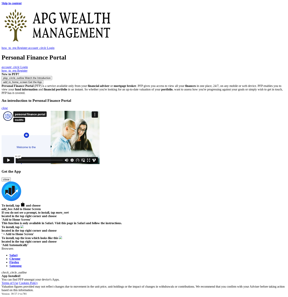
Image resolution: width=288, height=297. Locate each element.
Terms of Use (10, 283)
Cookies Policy (28, 283)
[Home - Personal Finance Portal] (57, 44)
